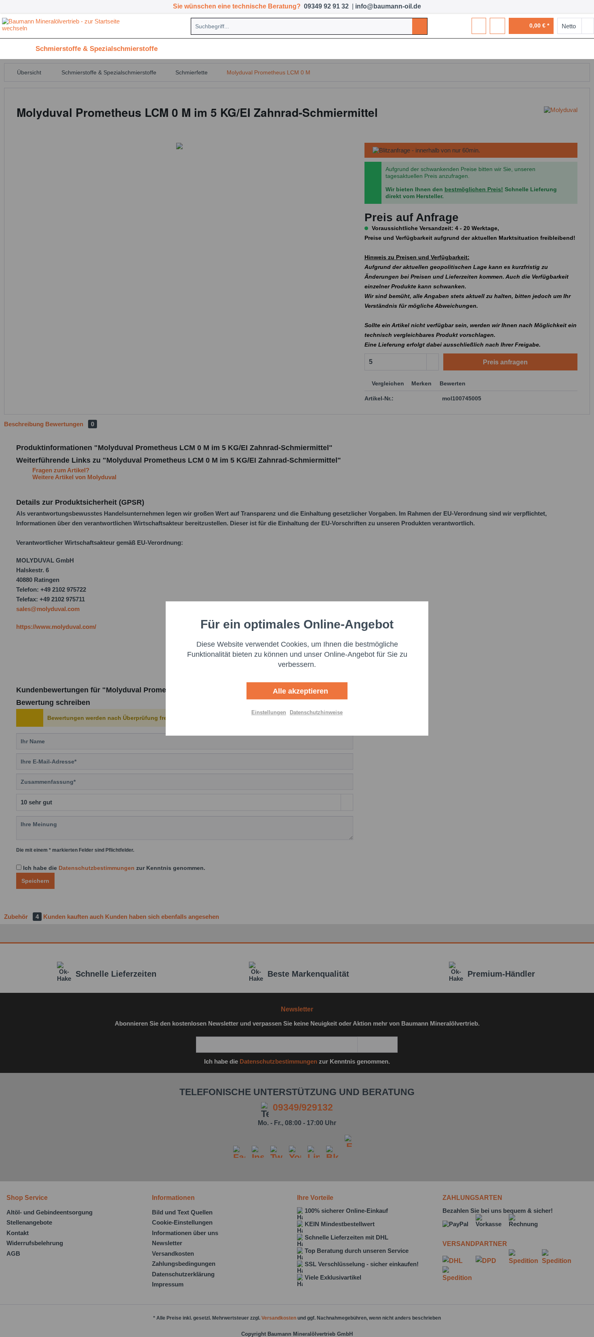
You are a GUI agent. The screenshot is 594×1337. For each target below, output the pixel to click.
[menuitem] (309, 26)
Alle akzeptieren (299, 691)
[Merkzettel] (479, 26)
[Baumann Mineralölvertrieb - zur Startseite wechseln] (74, 26)
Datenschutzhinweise (316, 712)
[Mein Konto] (497, 26)
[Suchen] (419, 26)
